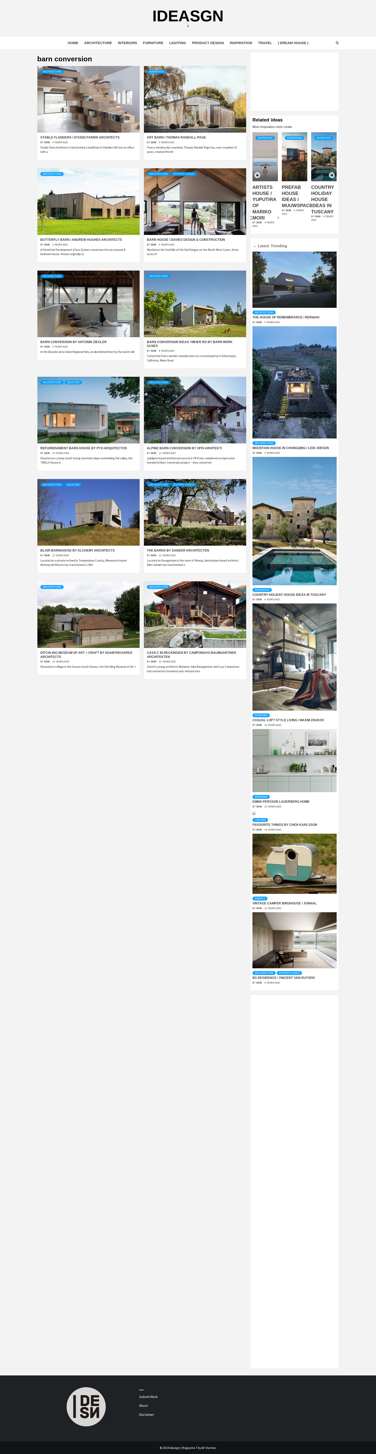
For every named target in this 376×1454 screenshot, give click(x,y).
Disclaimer (146, 1414)
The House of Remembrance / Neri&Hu (286, 317)
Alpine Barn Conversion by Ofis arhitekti (184, 448)
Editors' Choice (184, 174)
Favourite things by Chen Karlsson (284, 824)
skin (47, 142)
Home (73, 43)
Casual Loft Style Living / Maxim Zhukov (288, 720)
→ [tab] (254, 246)
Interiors (127, 43)
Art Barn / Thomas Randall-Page (176, 137)
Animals (260, 898)
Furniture (153, 43)
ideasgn (188, 16)
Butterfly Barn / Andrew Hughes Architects (81, 239)
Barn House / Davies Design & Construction (186, 239)
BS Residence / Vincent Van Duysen (283, 977)
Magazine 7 (189, 1448)
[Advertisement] (294, 81)
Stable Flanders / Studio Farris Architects (80, 137)
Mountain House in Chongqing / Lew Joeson (290, 448)
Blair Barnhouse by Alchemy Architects (77, 550)
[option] (265, 182)
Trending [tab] (279, 246)
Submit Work (148, 1397)
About (143, 1405)
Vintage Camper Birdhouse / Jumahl (284, 903)
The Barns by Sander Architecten (178, 550)
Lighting (177, 43)
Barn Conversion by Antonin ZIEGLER (73, 342)
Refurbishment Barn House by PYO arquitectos (83, 448)
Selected (73, 382)
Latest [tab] (263, 246)
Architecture (98, 43)
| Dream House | (293, 43)
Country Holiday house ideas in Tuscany (293, 199)
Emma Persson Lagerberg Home (281, 801)
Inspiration (241, 43)
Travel (265, 43)
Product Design (208, 43)
